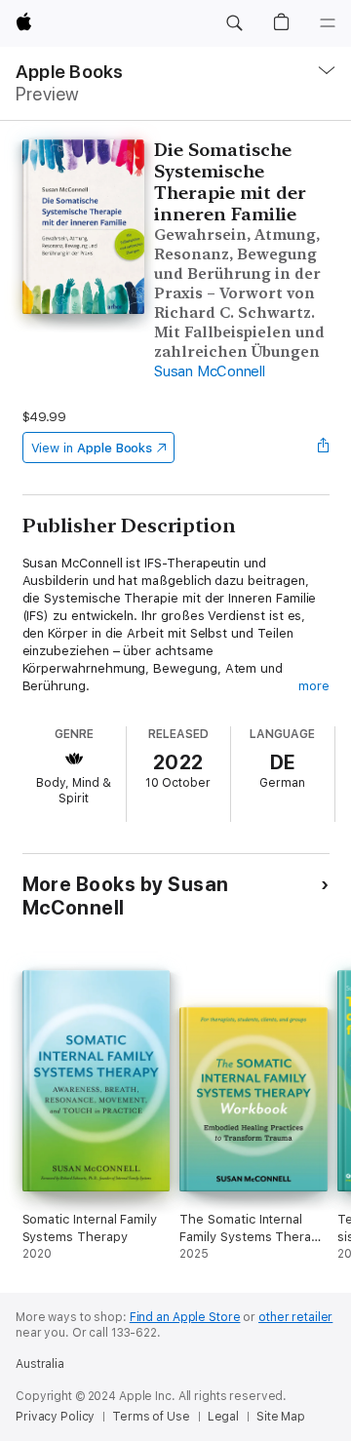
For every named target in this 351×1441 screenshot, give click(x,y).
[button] (234, 23)
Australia (40, 1364)
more (314, 686)
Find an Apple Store (185, 1317)
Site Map (280, 1416)
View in (92, 448)
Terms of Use (151, 1416)
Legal (223, 1416)
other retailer (295, 1317)
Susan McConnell (209, 371)
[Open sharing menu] (322, 447)
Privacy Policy (55, 1416)
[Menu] (327, 23)
